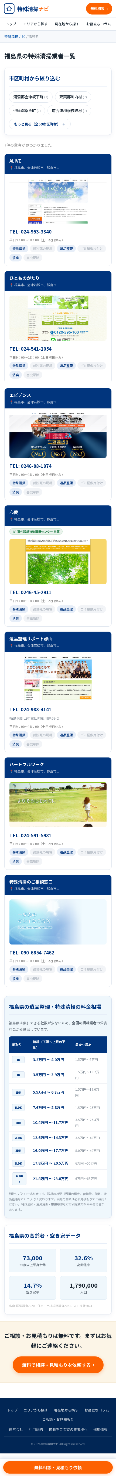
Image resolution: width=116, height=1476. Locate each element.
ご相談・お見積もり (58, 1419)
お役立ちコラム (98, 23)
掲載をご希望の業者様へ (68, 1429)
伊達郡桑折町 (27, 110)
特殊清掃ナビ (14, 36)
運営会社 (16, 1429)
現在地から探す (67, 23)
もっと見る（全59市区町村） (37, 124)
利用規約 (36, 1429)
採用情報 (100, 1429)
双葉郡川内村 (73, 96)
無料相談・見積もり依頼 (58, 1467)
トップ (11, 23)
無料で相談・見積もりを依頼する (56, 1365)
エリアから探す (35, 23)
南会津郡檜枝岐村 (69, 110)
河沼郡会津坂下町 (30, 96)
